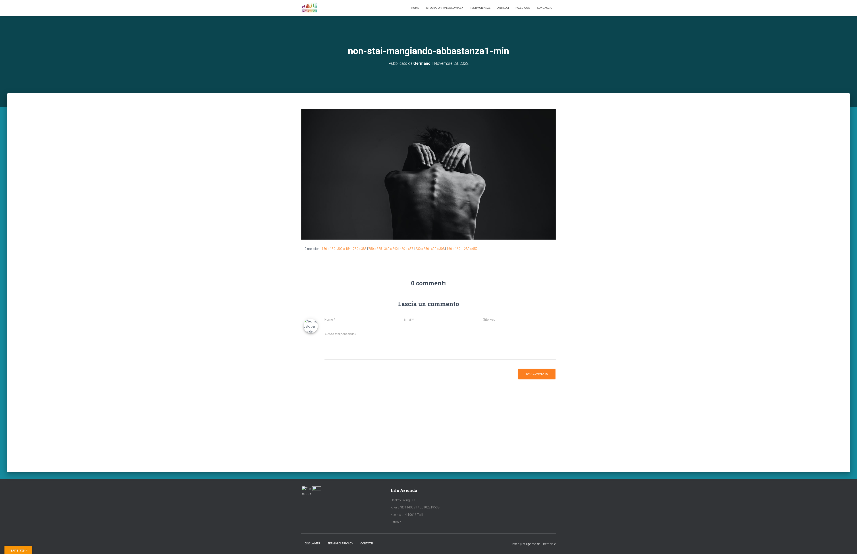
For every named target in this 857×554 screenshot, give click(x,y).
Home (415, 7)
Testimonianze (480, 7)
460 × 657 (406, 249)
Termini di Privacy (340, 543)
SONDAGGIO (544, 7)
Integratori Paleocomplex (444, 7)
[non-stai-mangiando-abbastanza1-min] (428, 174)
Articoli (503, 7)
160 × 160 (453, 249)
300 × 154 (344, 249)
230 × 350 (422, 249)
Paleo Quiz (523, 7)
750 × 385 (359, 249)
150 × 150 (328, 249)
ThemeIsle (548, 544)
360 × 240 (391, 249)
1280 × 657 (470, 249)
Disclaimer (312, 543)
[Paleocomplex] (309, 7)
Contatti (366, 543)
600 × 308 (438, 249)
